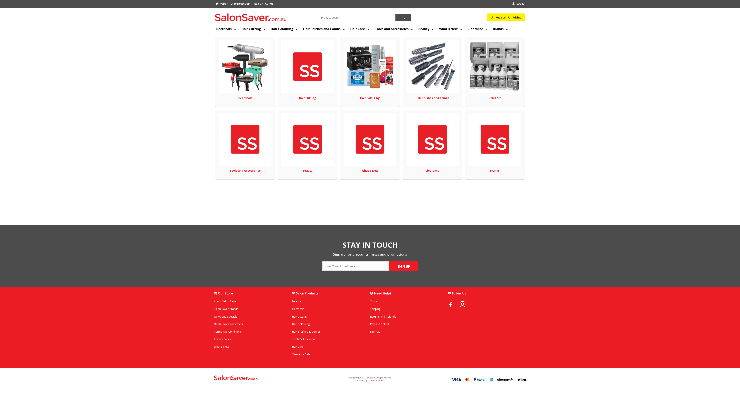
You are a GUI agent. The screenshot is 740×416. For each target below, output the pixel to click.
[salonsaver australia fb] (454, 304)
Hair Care (357, 29)
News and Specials (225, 316)
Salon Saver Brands (226, 309)
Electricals (224, 29)
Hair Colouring (282, 29)
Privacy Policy (222, 339)
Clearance (475, 29)
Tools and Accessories (392, 29)
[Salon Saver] (251, 16)
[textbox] (357, 17)
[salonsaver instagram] (465, 305)
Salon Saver (369, 377)
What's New (448, 29)
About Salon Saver (225, 301)
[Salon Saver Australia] (265, 378)
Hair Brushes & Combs (306, 331)
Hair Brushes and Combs (322, 29)
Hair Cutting (251, 29)
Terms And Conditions (228, 331)
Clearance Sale (301, 354)
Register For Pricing (508, 17)
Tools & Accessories (305, 339)
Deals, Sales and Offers (228, 324)
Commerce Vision (375, 380)
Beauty (423, 29)
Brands (498, 29)
